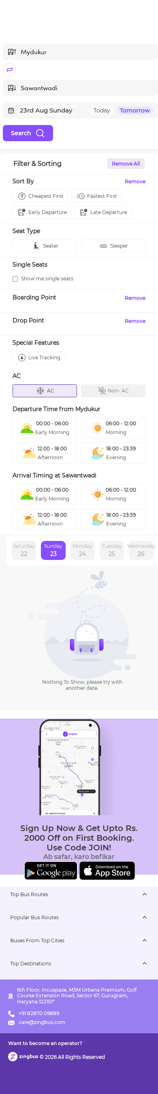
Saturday (24, 550)
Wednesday (141, 550)
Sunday (53, 550)
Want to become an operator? (45, 1043)
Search (21, 133)
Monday (82, 550)
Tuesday (112, 550)
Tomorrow (135, 110)
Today (102, 110)
